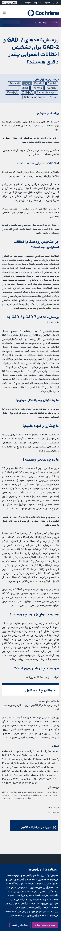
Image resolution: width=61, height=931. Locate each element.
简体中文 (12, 92)
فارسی (55, 2)
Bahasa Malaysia (47, 92)
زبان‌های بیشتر (7, 2)
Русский (51, 88)
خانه (55, 22)
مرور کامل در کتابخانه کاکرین (36, 827)
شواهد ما (43, 22)
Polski (53, 97)
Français (27, 2)
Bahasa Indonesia (34, 97)
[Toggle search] (51, 12)
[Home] (43, 13)
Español (37, 2)
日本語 (24, 88)
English (47, 2)
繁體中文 (27, 92)
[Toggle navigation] (4, 12)
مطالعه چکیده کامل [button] (39, 690)
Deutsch (37, 88)
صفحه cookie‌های (36, 915)
